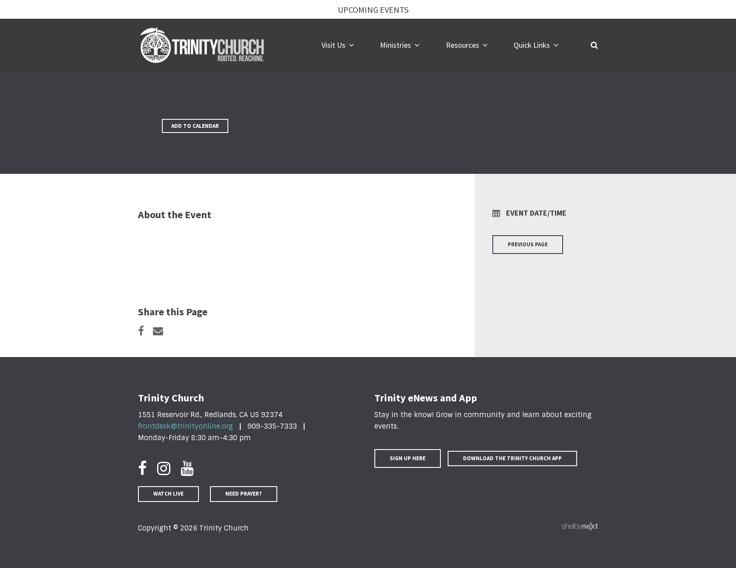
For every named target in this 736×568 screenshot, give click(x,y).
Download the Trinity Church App (512, 458)
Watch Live (168, 493)
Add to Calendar (195, 126)
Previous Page (528, 244)
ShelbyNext (580, 526)
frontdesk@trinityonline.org (185, 426)
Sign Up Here (408, 458)
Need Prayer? (243, 493)
